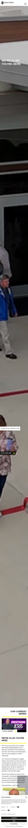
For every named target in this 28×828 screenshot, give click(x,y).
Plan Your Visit (6, 453)
